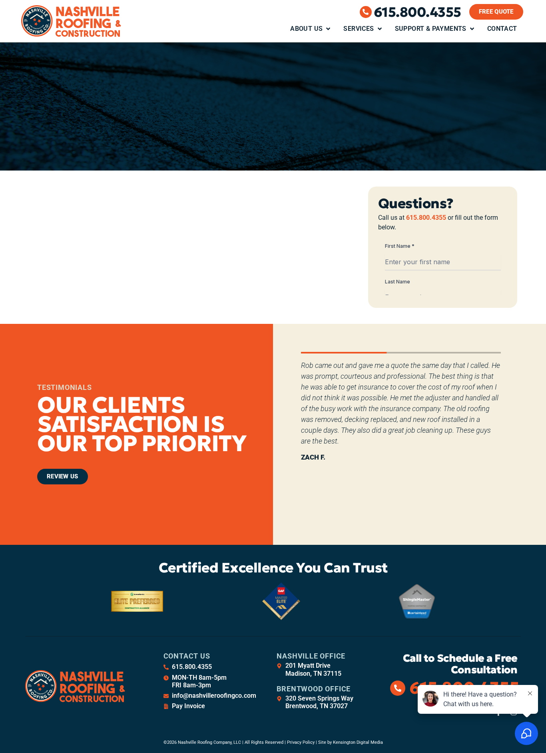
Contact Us (186, 656)
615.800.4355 (417, 12)
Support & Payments (430, 28)
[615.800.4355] (366, 12)
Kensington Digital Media (358, 742)
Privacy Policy (301, 742)
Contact (502, 28)
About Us (306, 28)
